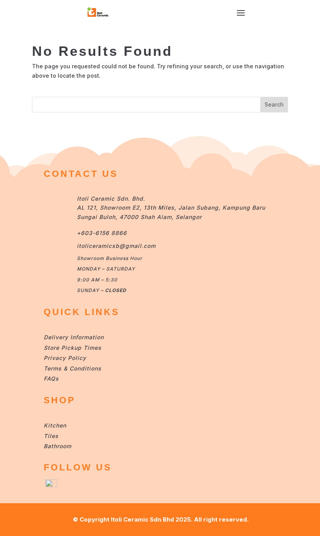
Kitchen (55, 425)
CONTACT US (81, 174)
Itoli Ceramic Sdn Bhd (142, 519)
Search (274, 104)
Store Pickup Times (72, 347)
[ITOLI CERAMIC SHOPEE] (51, 485)
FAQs (51, 378)
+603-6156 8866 (102, 233)
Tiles (51, 436)
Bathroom (57, 446)
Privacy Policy (65, 357)
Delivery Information (74, 337)
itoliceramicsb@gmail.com (116, 245)
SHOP (59, 400)
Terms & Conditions (72, 368)
